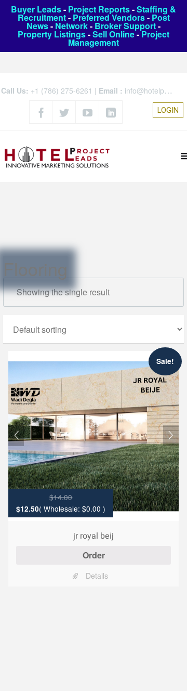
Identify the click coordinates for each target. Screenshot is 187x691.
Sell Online (113, 34)
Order (94, 555)
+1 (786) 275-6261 (61, 90)
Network (71, 26)
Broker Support (125, 26)
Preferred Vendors (109, 17)
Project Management (118, 38)
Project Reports (99, 9)
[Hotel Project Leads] (57, 156)
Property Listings (52, 34)
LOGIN (168, 110)
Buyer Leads (36, 9)
